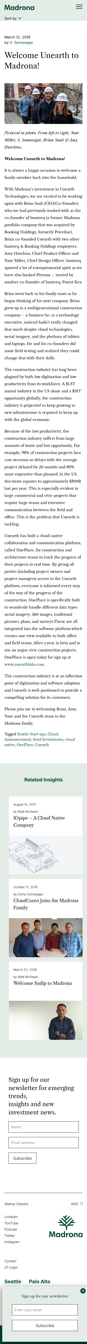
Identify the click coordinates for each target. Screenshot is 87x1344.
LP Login (11, 1267)
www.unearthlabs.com (24, 664)
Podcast (10, 1229)
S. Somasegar (21, 42)
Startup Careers (16, 1204)
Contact (10, 1261)
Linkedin (11, 1217)
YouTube (11, 1223)
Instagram (12, 1242)
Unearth (42, 745)
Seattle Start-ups (31, 734)
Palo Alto (39, 1281)
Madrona (19, 7)
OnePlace (25, 745)
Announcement (17, 739)
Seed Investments (48, 739)
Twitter (9, 1235)
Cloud (53, 734)
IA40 (74, 1204)
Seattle (12, 1281)
